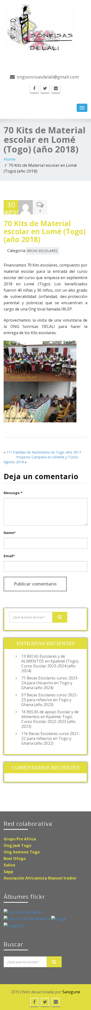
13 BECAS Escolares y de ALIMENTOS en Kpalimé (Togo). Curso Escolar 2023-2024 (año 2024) (50, 663)
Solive (9, 865)
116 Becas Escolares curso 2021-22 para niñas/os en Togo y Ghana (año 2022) (50, 738)
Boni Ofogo (15, 858)
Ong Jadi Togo (17, 845)
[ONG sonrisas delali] (45, 27)
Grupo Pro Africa (20, 839)
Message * (13, 493)
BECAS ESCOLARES (42, 250)
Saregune (71, 992)
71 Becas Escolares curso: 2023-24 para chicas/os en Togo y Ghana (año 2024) (50, 683)
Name (10, 532)
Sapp (8, 871)
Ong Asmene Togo (22, 852)
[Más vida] (58, 918)
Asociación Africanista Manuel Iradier (40, 878)
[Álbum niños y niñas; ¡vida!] (23, 912)
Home (9, 159)
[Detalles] (14, 925)
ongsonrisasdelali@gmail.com (48, 77)
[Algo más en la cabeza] (27, 918)
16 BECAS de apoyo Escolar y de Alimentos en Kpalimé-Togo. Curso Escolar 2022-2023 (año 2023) (50, 719)
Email (9, 556)
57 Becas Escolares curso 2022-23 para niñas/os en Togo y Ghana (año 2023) (49, 700)
